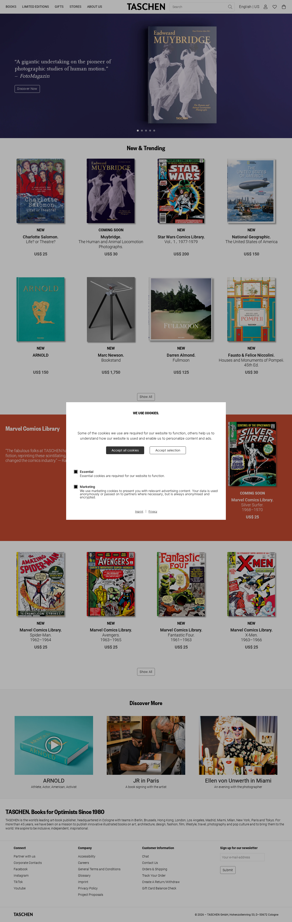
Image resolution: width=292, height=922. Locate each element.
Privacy (153, 511)
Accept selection (167, 450)
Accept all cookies (125, 450)
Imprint (139, 511)
